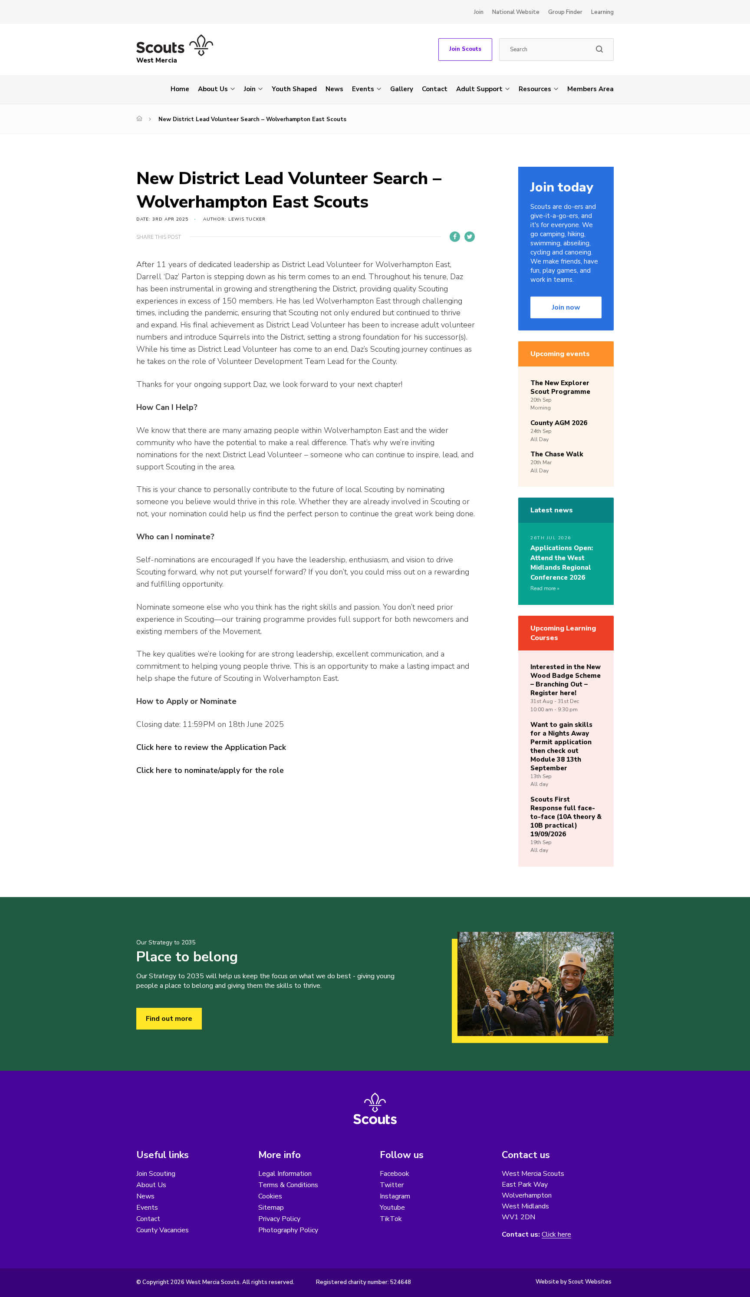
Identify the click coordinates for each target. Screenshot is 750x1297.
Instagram (395, 1196)
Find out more (169, 1018)
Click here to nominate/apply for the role (210, 770)
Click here (556, 1234)
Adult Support (479, 89)
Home (180, 89)
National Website (515, 12)
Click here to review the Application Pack (211, 747)
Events (363, 89)
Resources (535, 89)
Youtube (392, 1207)
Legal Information (285, 1173)
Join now (566, 307)
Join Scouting (155, 1173)
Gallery (401, 89)
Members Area (590, 89)
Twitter (392, 1185)
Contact (434, 89)
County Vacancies (162, 1230)
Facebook (394, 1173)
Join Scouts (465, 49)
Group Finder (565, 12)
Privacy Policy (279, 1219)
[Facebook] (455, 236)
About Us (213, 89)
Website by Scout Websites (574, 1282)
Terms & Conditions (288, 1185)
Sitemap (271, 1207)
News (334, 89)
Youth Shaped (294, 89)
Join (479, 12)
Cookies (270, 1196)
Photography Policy (288, 1230)
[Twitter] (469, 236)
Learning (602, 12)
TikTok (391, 1219)
